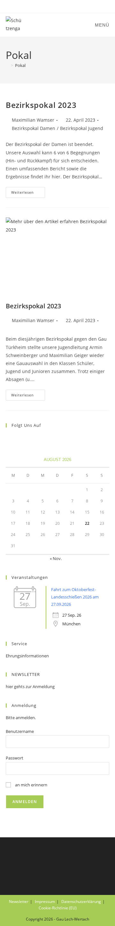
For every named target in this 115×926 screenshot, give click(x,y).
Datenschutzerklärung (81, 901)
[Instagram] (17, 438)
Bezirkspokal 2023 (41, 105)
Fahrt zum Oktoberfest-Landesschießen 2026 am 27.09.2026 (75, 597)
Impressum (45, 901)
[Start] (7, 65)
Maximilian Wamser (33, 120)
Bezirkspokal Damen (33, 128)
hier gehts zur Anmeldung (30, 686)
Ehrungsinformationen (27, 656)
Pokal (20, 65)
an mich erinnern (30, 785)
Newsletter (18, 901)
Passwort (14, 758)
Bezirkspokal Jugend (81, 128)
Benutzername (20, 731)
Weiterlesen (28, 193)
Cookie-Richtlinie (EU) (58, 908)
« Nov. (56, 558)
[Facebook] (10, 438)
